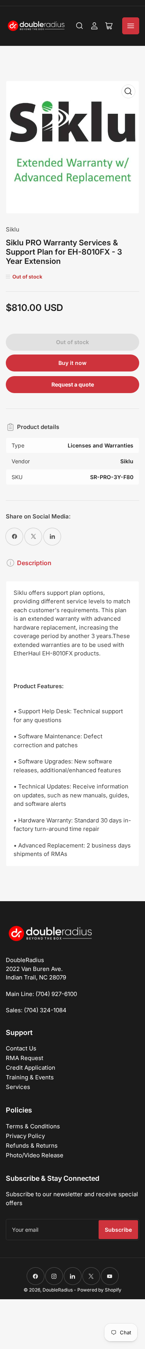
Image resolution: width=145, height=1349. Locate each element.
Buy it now (72, 363)
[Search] (79, 25)
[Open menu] (130, 25)
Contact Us (21, 1048)
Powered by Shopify (99, 1290)
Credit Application (30, 1067)
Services (18, 1087)
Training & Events (30, 1077)
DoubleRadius (58, 1290)
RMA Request (24, 1058)
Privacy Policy (25, 1136)
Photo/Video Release (34, 1155)
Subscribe (118, 1229)
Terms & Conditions (33, 1126)
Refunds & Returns (32, 1145)
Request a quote (72, 384)
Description (34, 563)
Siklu (12, 229)
